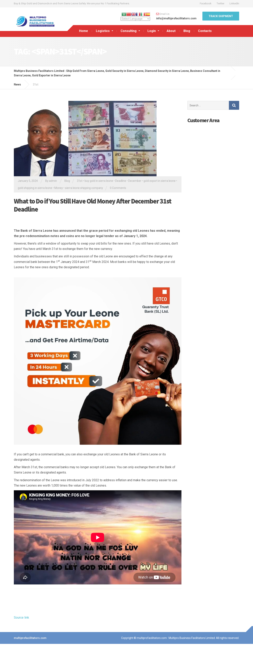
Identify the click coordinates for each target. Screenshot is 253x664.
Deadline (120, 180)
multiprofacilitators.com (30, 638)
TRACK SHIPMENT (221, 16)
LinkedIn (234, 3)
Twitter (220, 3)
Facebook (205, 3)
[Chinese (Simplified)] (128, 13)
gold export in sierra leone (159, 180)
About (171, 31)
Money (58, 187)
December (134, 180)
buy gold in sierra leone (99, 180)
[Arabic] (124, 13)
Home (83, 31)
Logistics (103, 31)
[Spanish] (147, 13)
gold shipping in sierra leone (35, 187)
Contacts (205, 31)
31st (79, 180)
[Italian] (143, 13)
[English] (133, 13)
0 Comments (118, 187)
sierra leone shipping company (84, 187)
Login (151, 31)
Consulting (129, 31)
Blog (186, 31)
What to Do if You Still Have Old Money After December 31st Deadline (92, 205)
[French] (138, 13)
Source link (21, 617)
